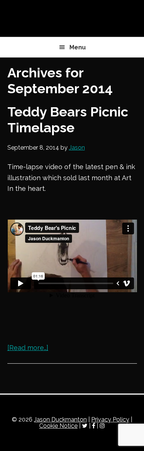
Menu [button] (77, 47)
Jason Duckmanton (72, 18)
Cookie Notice (58, 425)
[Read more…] (27, 348)
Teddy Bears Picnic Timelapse (67, 119)
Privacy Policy (110, 419)
